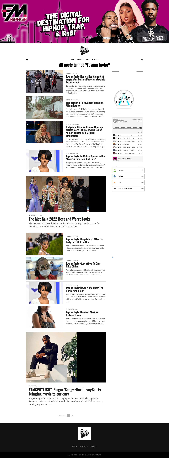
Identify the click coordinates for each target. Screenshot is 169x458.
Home (72, 59)
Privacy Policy (84, 446)
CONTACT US (94, 446)
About (87, 59)
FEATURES (79, 59)
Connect (94, 59)
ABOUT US (74, 446)
